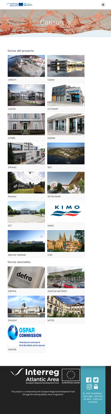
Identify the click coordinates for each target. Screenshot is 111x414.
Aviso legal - (88, 396)
